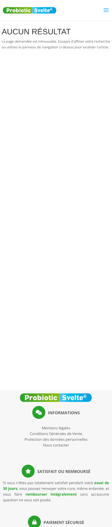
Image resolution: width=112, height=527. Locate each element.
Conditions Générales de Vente (56, 433)
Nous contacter (56, 445)
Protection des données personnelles (56, 439)
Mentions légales (56, 428)
